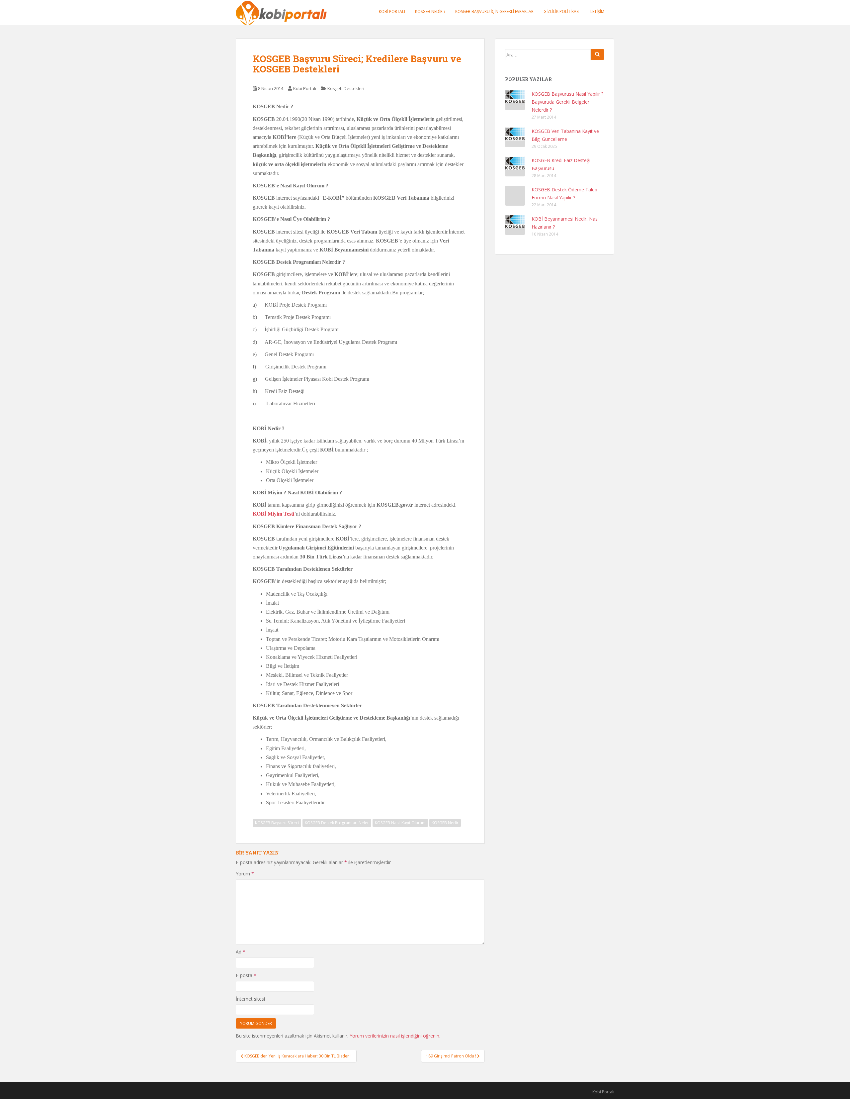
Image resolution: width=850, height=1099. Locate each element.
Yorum (245, 873)
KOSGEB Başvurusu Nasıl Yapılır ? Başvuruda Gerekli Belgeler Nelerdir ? (567, 102)
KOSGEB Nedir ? (430, 11)
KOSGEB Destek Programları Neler (337, 823)
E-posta (246, 975)
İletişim (596, 11)
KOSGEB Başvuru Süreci (277, 823)
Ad (240, 952)
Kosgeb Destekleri (345, 88)
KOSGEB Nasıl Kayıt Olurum (400, 823)
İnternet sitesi (250, 999)
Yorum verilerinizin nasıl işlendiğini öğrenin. (395, 1036)
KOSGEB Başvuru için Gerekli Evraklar (494, 11)
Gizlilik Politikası (561, 11)
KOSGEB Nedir (445, 823)
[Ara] (597, 54)
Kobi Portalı (392, 11)
